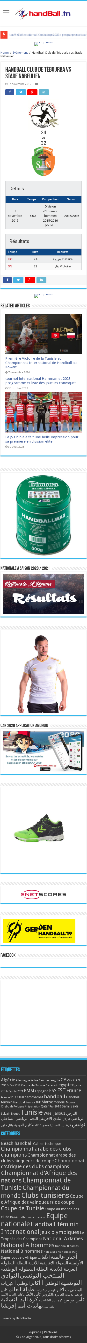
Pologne (19, 1106)
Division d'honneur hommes (27, 1217)
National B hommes (22, 1251)
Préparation (32, 1106)
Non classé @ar (67, 1251)
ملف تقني (49, 1306)
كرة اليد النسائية (60, 1125)
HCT (11, 259)
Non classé (50, 1251)
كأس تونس (74, 1300)
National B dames (67, 1246)
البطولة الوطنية (18, 1269)
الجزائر (67, 1119)
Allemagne (23, 1080)
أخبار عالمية (64, 1257)
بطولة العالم (22, 1289)
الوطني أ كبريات (15, 1283)
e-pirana (35, 1332)
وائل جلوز (7, 1125)
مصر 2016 (42, 1125)
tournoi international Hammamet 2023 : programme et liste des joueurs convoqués (40, 380)
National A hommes (27, 1245)
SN (10, 266)
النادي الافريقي (50, 1118)
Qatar (45, 1106)
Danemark (52, 1085)
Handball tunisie (24, 1102)
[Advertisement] (43, 1013)
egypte (65, 1085)
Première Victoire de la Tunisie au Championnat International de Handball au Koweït (41, 362)
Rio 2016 (55, 1106)
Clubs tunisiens (45, 1195)
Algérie (8, 1079)
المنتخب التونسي (42, 1275)
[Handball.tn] (43, 12)
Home (4, 52)
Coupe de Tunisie (33, 1085)
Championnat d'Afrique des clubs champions (43, 1163)
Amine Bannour (40, 1080)
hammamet (34, 1097)
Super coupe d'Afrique (19, 1257)
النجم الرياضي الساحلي (19, 1118)
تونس (79, 1124)
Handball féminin (55, 1224)
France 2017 (8, 1097)
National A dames (63, 1238)
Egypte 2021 (15, 1091)
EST (61, 1090)
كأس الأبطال (32, 1294)
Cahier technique (47, 1143)
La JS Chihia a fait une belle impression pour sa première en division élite (42, 439)
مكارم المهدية (24, 1125)
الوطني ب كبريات (46, 1290)
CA (63, 1080)
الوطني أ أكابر (45, 1283)
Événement (20, 52)
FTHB (20, 1097)
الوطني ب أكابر (69, 1289)
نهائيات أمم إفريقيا (22, 1306)
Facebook (7, 955)
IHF (38, 1102)
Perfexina (51, 1332)
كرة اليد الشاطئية (51, 1300)
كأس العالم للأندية (11, 1294)
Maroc (47, 1102)
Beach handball (16, 1143)
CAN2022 (14, 1085)
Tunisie (31, 1112)
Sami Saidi (70, 1106)
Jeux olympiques (59, 1232)
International (20, 1232)
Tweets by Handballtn (16, 1318)
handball (54, 1096)
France (73, 1090)
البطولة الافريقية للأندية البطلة (42, 1263)
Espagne (41, 1091)
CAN (69, 1080)
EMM (29, 1090)
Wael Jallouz (54, 1113)
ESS (53, 1090)
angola (55, 1080)
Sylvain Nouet (10, 1113)
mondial (59, 1102)
